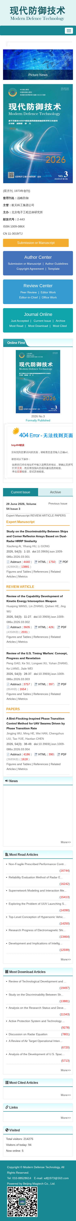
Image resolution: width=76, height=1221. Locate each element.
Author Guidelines (56, 263)
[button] (8, 64)
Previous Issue (57, 503)
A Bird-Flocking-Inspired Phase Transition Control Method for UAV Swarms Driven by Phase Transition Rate (35, 723)
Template (54, 268)
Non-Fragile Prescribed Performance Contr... (37, 864)
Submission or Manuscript (36, 243)
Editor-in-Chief (28, 297)
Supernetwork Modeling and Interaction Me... (37, 890)
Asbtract (15, 561)
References (40, 571)
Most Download (38, 325)
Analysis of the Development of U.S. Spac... (36, 1054)
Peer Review (28, 292)
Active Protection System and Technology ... (37, 1021)
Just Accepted (20, 320)
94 (29, 1144)
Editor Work (48, 292)
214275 (28, 1139)
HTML (42, 561)
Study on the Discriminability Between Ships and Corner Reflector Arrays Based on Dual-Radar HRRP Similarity (37, 536)
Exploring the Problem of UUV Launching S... (37, 903)
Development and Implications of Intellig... (35, 943)
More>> (66, 842)
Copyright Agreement (30, 268)
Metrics (23, 576)
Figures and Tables (18, 571)
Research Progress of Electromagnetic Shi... (37, 930)
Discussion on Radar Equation (28, 1034)
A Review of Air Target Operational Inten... (35, 1041)
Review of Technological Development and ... (37, 981)
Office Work (49, 297)
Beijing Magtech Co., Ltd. (39, 1183)
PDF (65, 561)
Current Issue (42, 320)
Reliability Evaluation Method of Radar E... (36, 877)
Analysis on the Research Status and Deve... (37, 1007)
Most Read (16, 325)
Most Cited (60, 325)
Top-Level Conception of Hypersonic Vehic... (37, 917)
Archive (60, 320)
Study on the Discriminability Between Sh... (36, 994)
